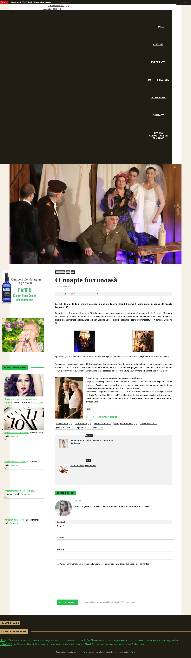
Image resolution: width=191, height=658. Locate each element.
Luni (68, 272)
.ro (2, 639)
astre (32, 640)
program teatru (65, 428)
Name (60, 526)
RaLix (78, 500)
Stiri (72, 272)
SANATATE (89, 644)
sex (98, 644)
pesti (60, 644)
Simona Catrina (107, 644)
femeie (130, 641)
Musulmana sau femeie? (15, 462)
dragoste (117, 640)
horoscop (6, 644)
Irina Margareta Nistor (23, 644)
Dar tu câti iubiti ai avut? (14, 520)
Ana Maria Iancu (17, 640)
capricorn (70, 641)
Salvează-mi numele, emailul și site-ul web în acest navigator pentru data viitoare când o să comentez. (104, 564)
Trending (4, 2)
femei (125, 640)
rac (63, 644)
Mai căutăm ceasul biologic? (16, 433)
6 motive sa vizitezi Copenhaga (24, 9)
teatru (98, 428)
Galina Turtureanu (161, 640)
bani (52, 640)
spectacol (83, 428)
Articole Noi (60, 272)
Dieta (111, 640)
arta (27, 641)
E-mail (60, 538)
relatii (73, 644)
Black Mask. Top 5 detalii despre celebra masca (31, 2)
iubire (36, 644)
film (141, 640)
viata (129, 644)
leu (51, 644)
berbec (63, 641)
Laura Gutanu (44, 644)
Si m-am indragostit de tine (83, 465)
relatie (67, 644)
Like (65, 294)
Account (187, 2)
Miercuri (8, 406)
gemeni (172, 641)
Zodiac (135, 644)
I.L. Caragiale (83, 423)
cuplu (83, 640)
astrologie (46, 640)
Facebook (61, 522)
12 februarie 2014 (64, 286)
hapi (177, 640)
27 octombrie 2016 (63, 2)
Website (60, 549)
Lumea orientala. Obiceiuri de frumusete (28, 6)
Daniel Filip (103, 640)
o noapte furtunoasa (125, 423)
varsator (124, 644)
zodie (141, 644)
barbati (57, 641)
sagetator (79, 644)
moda (55, 644)
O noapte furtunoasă (86, 280)
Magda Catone (102, 423)
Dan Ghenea (92, 640)
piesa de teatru (148, 423)
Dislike (73, 294)
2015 (6, 641)
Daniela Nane (64, 423)
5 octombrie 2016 (57, 6)
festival (137, 640)
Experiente (15, 436)
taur (115, 644)
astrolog (38, 640)
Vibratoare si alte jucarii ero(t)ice (18, 491)
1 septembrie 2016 (49, 9)
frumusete (148, 640)
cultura (77, 641)
